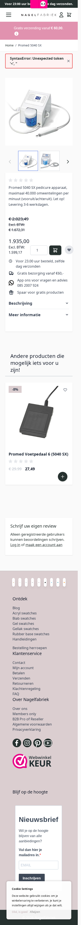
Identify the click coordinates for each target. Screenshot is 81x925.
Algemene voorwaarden (32, 724)
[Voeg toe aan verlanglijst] (69, 249)
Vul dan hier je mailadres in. (30, 852)
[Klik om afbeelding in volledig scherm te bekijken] (39, 112)
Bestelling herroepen (30, 647)
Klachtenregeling (26, 688)
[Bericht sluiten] (68, 61)
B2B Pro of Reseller (28, 719)
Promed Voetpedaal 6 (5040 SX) (38, 454)
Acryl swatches (25, 613)
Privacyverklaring (27, 729)
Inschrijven (32, 878)
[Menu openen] (8, 14)
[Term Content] (16, 33)
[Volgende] (68, 162)
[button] (22, 180)
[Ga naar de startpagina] (38, 14)
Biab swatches (24, 618)
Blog (16, 608)
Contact (19, 662)
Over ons (20, 708)
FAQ (16, 693)
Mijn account (23, 667)
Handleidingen (25, 639)
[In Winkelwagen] (55, 250)
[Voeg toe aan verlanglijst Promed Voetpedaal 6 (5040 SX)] (65, 390)
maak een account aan (43, 544)
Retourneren (23, 683)
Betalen (19, 673)
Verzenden (21, 678)
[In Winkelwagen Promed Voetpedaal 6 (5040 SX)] (62, 476)
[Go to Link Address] (39, 31)
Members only (24, 713)
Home (9, 45)
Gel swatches (23, 623)
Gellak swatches (26, 628)
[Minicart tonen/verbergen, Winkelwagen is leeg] (69, 14)
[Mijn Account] (61, 15)
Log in (15, 544)
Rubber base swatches (31, 634)
